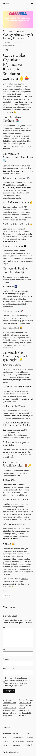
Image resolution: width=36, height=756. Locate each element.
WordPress (6, 752)
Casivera (6, 3)
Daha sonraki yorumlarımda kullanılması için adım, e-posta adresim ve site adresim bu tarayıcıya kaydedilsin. (17, 682)
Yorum (6, 627)
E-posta (7, 659)
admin (19, 43)
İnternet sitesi (8, 669)
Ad (5, 650)
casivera (12, 45)
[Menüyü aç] (32, 3)
